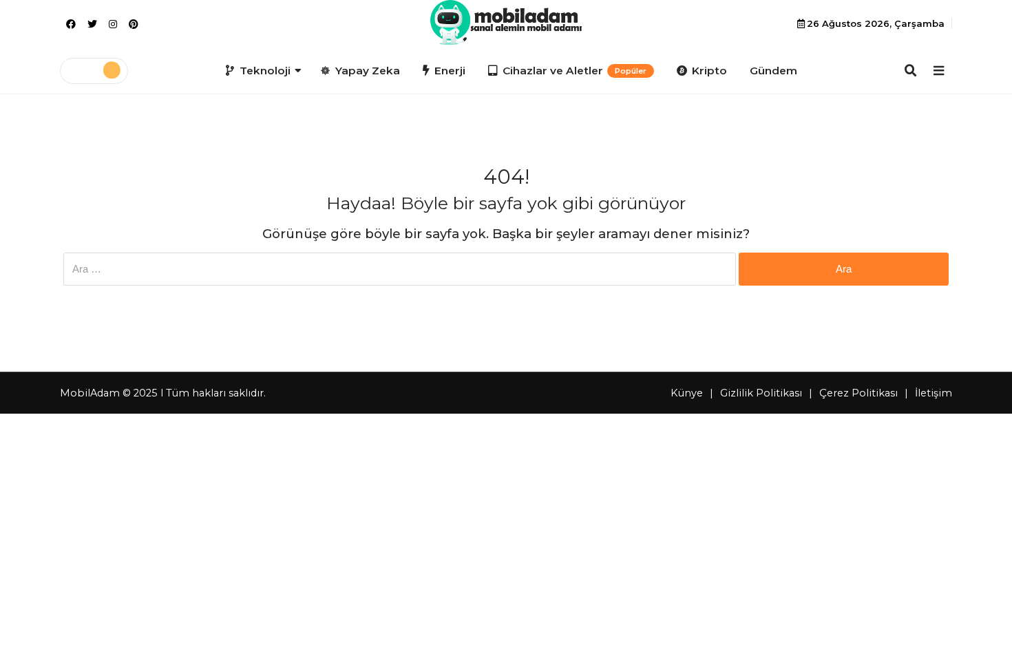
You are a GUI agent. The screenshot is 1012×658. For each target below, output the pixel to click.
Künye (687, 393)
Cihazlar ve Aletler (574, 70)
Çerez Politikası (858, 393)
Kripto (709, 70)
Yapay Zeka (367, 70)
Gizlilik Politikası (761, 393)
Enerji (449, 70)
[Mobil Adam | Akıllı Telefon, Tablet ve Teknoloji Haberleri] (505, 22)
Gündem (773, 70)
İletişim (933, 393)
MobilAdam (90, 393)
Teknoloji (265, 70)
